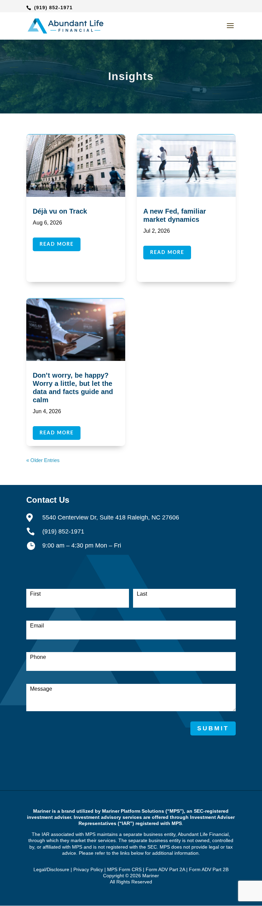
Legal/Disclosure (51, 869)
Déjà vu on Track (60, 211)
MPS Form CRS (124, 869)
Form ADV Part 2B (209, 869)
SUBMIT (213, 728)
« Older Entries (43, 460)
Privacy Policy (88, 869)
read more (57, 244)
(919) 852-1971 (53, 7)
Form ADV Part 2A (165, 869)
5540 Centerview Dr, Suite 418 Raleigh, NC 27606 (110, 517)
